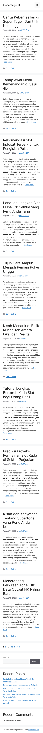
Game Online (11, 68)
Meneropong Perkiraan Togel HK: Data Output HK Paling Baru (21, 587)
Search (6, 657)
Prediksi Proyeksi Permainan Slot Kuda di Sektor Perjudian (20, 455)
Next (17, 647)
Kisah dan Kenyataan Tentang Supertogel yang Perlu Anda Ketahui (20, 520)
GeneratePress (33, 730)
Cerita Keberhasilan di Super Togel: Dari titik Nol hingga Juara (21, 21)
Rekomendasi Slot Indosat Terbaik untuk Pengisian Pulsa (21, 144)
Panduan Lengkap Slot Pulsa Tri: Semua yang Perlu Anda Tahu (21, 207)
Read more (7, 62)
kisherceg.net (11, 5)
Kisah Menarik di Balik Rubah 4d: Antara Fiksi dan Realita (21, 330)
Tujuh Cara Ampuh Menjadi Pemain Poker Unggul (21, 267)
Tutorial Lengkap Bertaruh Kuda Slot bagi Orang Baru (18, 392)
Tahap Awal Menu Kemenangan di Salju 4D (20, 84)
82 (12, 647)
